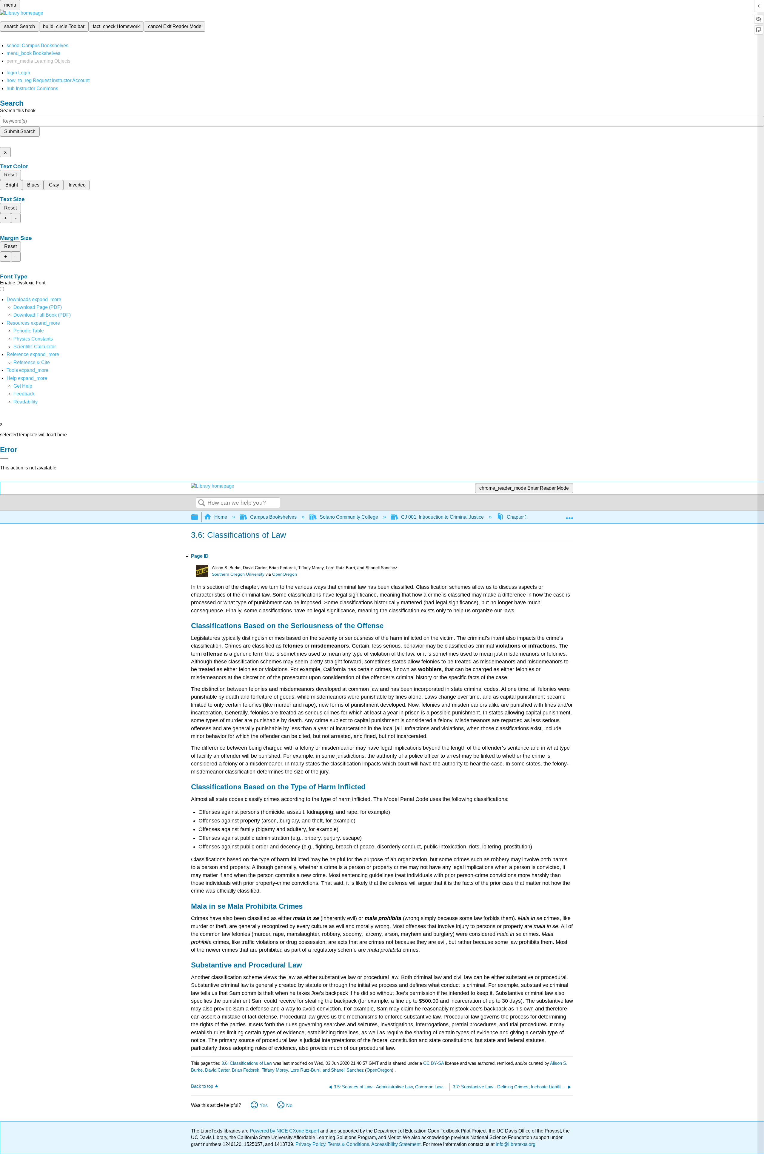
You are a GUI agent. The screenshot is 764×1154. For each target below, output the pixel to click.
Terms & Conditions (348, 1144)
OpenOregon (284, 574)
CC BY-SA (434, 1063)
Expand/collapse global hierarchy (198, 517)
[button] (24, 393)
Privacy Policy (310, 1144)
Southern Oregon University (238, 574)
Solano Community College (348, 517)
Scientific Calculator (34, 346)
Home (220, 517)
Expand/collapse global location (569, 515)
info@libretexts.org (515, 1144)
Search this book (18, 110)
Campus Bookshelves (273, 517)
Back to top (202, 1086)
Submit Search (20, 131)
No (289, 1105)
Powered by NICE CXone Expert (285, 1130)
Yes (264, 1105)
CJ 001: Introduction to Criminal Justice (442, 517)
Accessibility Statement (395, 1144)
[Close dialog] (4, 458)
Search (202, 503)
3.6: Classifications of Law (246, 1063)
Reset (10, 174)
